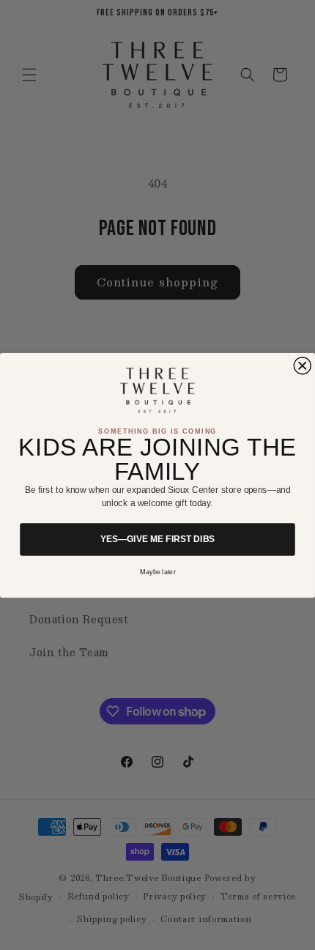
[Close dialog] (302, 365)
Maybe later (158, 572)
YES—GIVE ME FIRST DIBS (157, 539)
